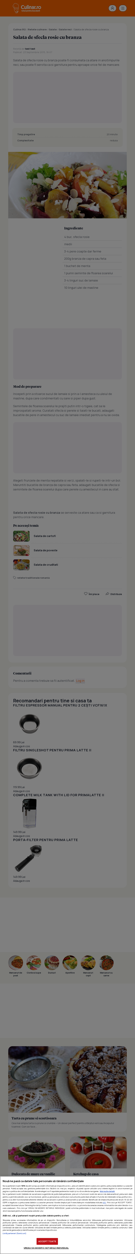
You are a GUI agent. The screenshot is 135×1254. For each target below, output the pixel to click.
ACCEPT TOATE (47, 1241)
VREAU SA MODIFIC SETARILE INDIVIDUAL (46, 1247)
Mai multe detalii (107, 1191)
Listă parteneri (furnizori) (14, 1233)
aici (104, 1202)
